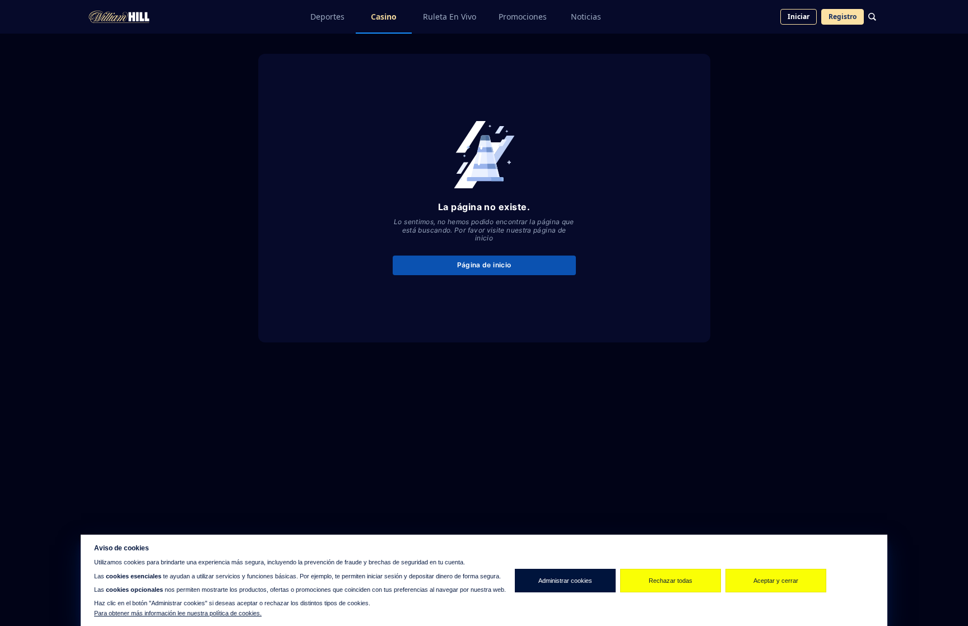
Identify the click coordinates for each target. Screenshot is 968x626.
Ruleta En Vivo (449, 16)
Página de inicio (484, 265)
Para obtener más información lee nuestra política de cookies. (178, 613)
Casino (384, 16)
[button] (11, 563)
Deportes (327, 16)
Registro (843, 16)
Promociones (523, 16)
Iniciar (798, 16)
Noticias (586, 16)
